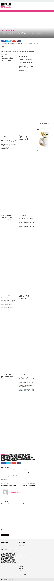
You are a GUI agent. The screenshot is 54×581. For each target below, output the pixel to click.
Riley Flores (12, 35)
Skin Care (21, 568)
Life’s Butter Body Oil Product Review (5, 477)
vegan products (8, 460)
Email (2, 524)
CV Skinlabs (4, 456)
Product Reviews (5, 30)
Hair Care (21, 566)
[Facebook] (45, 0)
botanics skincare (5, 455)
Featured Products (22, 574)
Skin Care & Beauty (11, 30)
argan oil (18, 454)
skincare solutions (22, 459)
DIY (20, 570)
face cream (12, 456)
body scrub (28, 454)
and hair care (11, 147)
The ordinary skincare (30, 459)
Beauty (20, 564)
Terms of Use (21, 545)
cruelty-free (11, 455)
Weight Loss (21, 560)
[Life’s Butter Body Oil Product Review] (6, 469)
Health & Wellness (22, 557)
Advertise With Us (22, 550)
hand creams (21, 456)
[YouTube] (50, 0)
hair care (16, 456)
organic (17, 457)
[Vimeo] (52, 0)
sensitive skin (29, 458)
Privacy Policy (21, 547)
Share (4, 40)
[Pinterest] (48, 0)
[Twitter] (46, 0)
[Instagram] (49, 0)
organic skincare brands (6, 458)
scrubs (25, 458)
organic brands (22, 457)
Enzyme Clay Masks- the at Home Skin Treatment (18, 473)
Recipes (20, 572)
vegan (3, 460)
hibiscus (25, 456)
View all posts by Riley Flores (14, 492)
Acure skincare (7, 454)
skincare (6, 459)
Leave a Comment (18, 35)
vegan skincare (14, 460)
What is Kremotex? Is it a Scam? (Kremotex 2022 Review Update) (30, 471)
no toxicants (9, 457)
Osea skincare (13, 458)
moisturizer (29, 456)
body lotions (23, 454)
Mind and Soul (21, 562)
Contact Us (21, 548)
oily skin (13, 457)
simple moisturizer (12, 297)
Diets (20, 558)
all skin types (13, 454)
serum (3, 459)
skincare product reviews (13, 459)
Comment (3, 505)
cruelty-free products (26, 455)
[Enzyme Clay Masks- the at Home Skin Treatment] (18, 471)
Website (3, 529)
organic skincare (29, 457)
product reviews (20, 458)
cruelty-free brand (17, 455)
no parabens (4, 457)
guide (24, 390)
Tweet (9, 40)
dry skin (7, 456)
